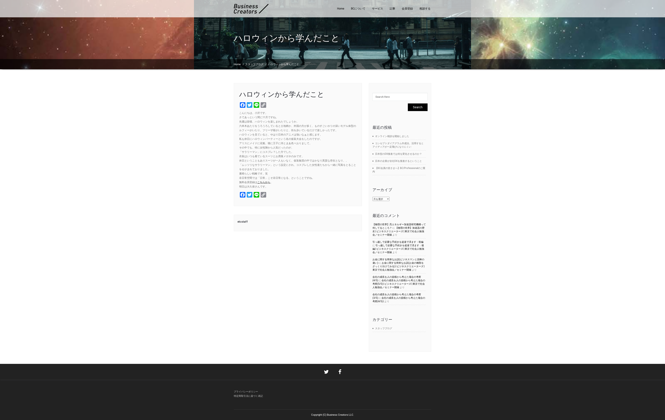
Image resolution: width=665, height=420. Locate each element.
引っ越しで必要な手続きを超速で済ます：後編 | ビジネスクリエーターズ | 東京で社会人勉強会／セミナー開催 (398, 249)
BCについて (358, 8)
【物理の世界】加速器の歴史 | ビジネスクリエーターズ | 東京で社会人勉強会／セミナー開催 (398, 231)
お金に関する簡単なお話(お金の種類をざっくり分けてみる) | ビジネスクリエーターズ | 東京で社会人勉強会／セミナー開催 (398, 266)
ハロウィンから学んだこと (281, 94)
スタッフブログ (254, 64)
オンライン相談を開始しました (392, 136)
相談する (425, 8)
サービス (377, 8)
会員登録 (407, 8)
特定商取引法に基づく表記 (248, 396)
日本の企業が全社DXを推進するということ (398, 161)
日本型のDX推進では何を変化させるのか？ (398, 153)
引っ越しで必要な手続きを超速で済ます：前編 (398, 241)
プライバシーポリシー (246, 391)
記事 (392, 8)
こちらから (263, 182)
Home (340, 8)
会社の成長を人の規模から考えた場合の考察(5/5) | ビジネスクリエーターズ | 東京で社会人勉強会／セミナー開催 (399, 284)
